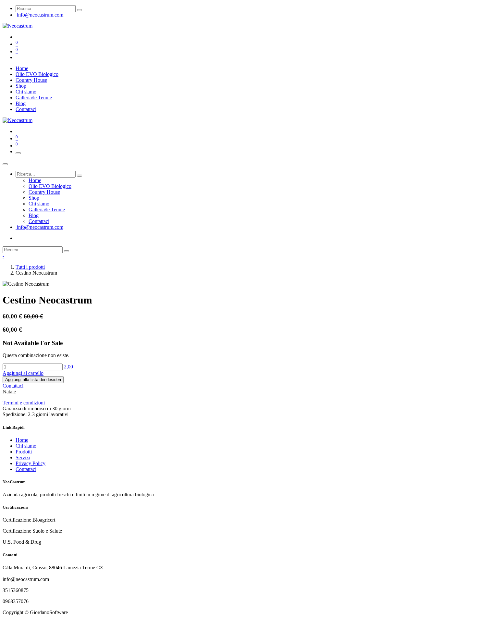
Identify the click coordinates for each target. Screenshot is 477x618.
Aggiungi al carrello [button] (23, 373)
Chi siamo (26, 446)
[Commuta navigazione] (18, 153)
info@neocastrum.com (40, 15)
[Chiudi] (5, 164)
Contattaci (13, 386)
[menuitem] (22, 68)
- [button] (3, 256)
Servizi (23, 457)
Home (22, 440)
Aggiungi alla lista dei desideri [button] (33, 379)
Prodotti (24, 451)
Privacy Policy (30, 463)
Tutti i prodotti (30, 267)
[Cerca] (79, 10)
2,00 (68, 366)
